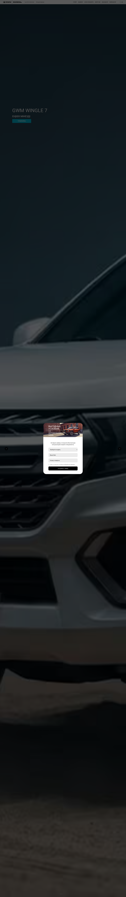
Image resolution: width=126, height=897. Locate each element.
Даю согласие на (62, 464)
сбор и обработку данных (67, 464)
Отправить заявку (63, 468)
